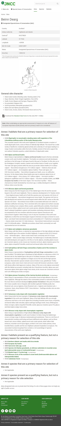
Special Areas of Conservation (22, 9)
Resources (24, 403)
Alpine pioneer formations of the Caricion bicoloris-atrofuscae (28, 275)
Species (41, 9)
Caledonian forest (14, 359)
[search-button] (57, 4)
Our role (44, 401)
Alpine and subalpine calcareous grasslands (22, 229)
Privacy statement (5, 422)
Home (3, 14)
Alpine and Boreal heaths (16, 155)
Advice (43, 407)
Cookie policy (27, 422)
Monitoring (44, 403)
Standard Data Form (20, 116)
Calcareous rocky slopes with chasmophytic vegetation (26, 294)
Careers (3, 403)
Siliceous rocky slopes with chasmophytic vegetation (25, 310)
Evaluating (44, 405)
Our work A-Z (24, 401)
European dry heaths (15, 343)
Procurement (4, 405)
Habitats (48, 9)
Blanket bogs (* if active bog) (17, 352)
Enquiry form (29, 418)
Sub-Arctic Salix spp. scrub (17, 346)
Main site (6, 9)
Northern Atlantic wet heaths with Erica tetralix (23, 341)
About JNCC (4, 401)
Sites (35, 9)
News (22, 405)
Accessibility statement (17, 422)
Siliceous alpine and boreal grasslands (20, 189)
